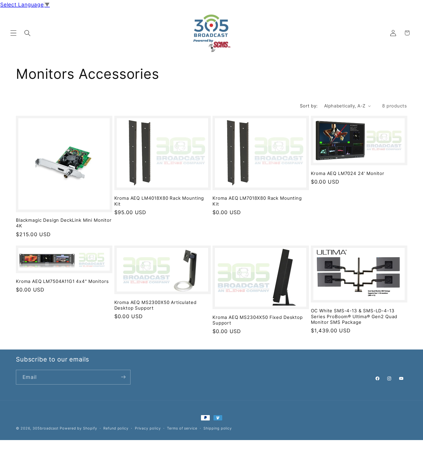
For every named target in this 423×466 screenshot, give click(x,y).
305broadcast (46, 428)
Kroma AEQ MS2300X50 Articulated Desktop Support (155, 305)
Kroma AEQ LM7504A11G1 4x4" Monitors (62, 281)
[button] (13, 33)
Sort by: (309, 105)
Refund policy (116, 428)
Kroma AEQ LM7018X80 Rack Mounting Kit (257, 201)
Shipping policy (217, 428)
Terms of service (182, 428)
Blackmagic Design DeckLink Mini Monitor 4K (64, 222)
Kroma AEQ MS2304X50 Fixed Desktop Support (257, 320)
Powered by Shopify (78, 428)
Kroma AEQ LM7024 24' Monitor (348, 173)
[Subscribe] (123, 377)
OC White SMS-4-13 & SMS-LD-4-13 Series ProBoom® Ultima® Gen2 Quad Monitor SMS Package (354, 316)
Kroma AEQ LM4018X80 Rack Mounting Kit (159, 201)
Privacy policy (148, 428)
